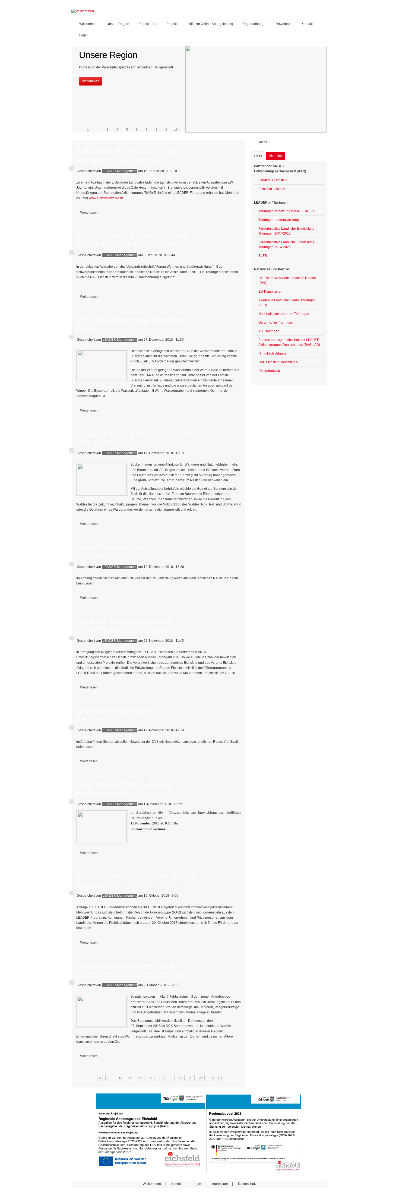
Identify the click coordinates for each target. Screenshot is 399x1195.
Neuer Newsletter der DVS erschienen (121, 551)
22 (201, 1078)
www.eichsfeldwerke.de (107, 198)
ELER (262, 256)
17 (151, 1078)
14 (120, 1078)
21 (191, 1078)
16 (140, 1078)
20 (181, 1078)
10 (176, 129)
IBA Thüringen (268, 331)
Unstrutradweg (269, 371)
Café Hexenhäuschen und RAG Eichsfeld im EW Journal (130, 156)
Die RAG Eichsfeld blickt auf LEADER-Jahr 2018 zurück (124, 625)
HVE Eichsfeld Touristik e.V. (278, 362)
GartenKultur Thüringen (275, 322)
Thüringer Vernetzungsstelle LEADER (286, 211)
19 (171, 1078)
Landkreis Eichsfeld (272, 180)
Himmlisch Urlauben (273, 353)
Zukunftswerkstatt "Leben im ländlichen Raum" (124, 789)
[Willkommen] (82, 11)
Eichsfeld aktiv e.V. (272, 189)
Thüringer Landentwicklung (278, 220)
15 (130, 1078)
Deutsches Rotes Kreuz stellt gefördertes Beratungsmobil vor (129, 970)
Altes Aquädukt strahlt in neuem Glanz (130, 324)
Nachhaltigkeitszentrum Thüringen (283, 314)
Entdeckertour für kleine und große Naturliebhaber (135, 438)
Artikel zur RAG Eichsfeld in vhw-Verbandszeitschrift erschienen (132, 240)
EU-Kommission (270, 291)
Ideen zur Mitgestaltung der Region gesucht (136, 880)
